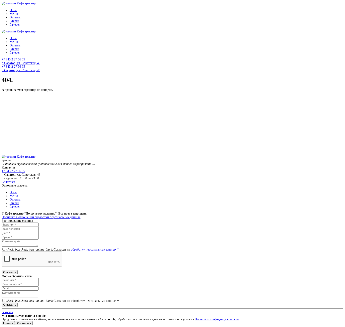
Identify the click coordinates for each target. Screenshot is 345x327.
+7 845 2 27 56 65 (13, 59)
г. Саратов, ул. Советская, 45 (21, 63)
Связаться (8, 182)
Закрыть (7, 312)
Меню (14, 13)
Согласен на (62, 249)
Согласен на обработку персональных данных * (62, 300)
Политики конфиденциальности (217, 319)
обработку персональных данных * (95, 249)
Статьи (14, 21)
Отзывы (15, 17)
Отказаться (24, 323)
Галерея (15, 24)
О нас (13, 10)
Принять (8, 323)
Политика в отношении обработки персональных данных (41, 217)
